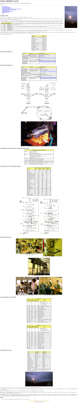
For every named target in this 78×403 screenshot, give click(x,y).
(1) (31, 387)
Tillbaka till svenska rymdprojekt (40, 401)
